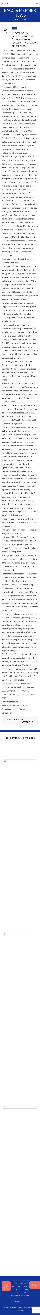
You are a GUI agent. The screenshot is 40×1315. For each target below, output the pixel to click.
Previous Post (15, 719)
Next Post (27, 722)
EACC (24, 19)
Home (17, 19)
